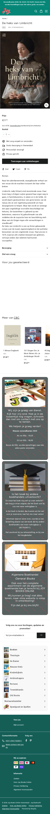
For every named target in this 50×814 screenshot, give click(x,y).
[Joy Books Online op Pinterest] (30, 740)
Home (4, 18)
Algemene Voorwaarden (23, 790)
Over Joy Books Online (22, 782)
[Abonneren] (41, 635)
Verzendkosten (15, 126)
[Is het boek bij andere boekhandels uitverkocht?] (25, 477)
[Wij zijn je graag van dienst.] (25, 393)
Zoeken (16, 779)
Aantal (5, 129)
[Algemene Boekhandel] (25, 557)
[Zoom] (46, 105)
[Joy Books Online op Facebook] (26, 740)
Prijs (4, 116)
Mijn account (19, 725)
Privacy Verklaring (21, 786)
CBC (4, 27)
